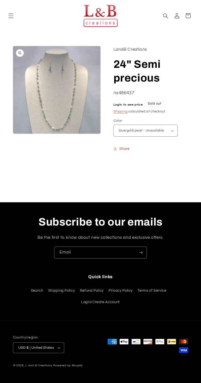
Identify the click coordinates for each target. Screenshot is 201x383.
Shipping (120, 111)
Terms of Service (152, 290)
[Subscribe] (141, 253)
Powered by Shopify (68, 365)
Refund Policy (92, 290)
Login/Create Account (100, 302)
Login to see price (128, 104)
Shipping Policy (61, 290)
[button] (10, 15)
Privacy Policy (121, 290)
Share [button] (124, 149)
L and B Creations (38, 365)
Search (37, 290)
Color (117, 120)
